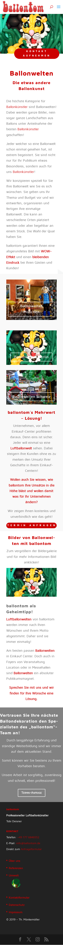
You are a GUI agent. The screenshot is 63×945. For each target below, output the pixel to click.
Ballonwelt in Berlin (31, 357)
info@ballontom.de (28, 843)
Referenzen (16, 868)
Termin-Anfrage (31, 792)
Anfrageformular (31, 849)
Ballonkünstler (17, 107)
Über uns (14, 860)
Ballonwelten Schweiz (32, 396)
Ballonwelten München (31, 309)
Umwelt (14, 875)
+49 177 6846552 (28, 837)
